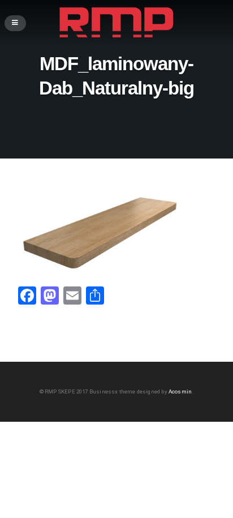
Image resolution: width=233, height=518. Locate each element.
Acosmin (180, 391)
